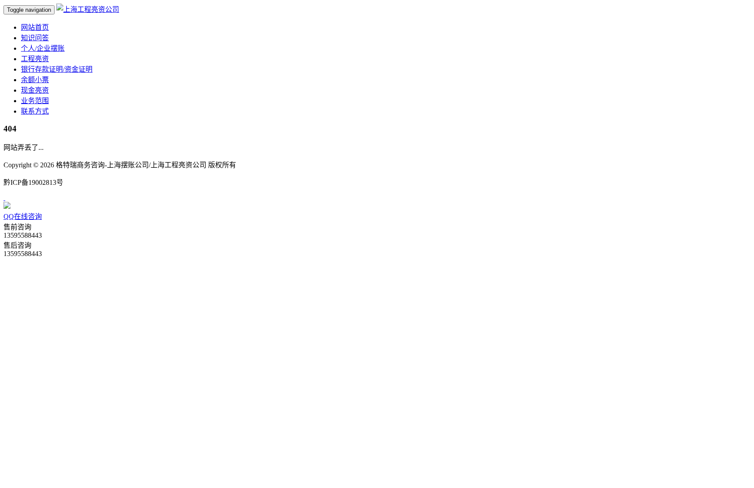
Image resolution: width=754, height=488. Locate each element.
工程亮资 (35, 58)
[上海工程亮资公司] (87, 9)
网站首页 (35, 27)
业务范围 (35, 100)
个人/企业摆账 (43, 48)
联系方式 (35, 111)
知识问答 (35, 38)
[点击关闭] (4, 197)
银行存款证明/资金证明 (57, 69)
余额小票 (35, 79)
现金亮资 (35, 90)
